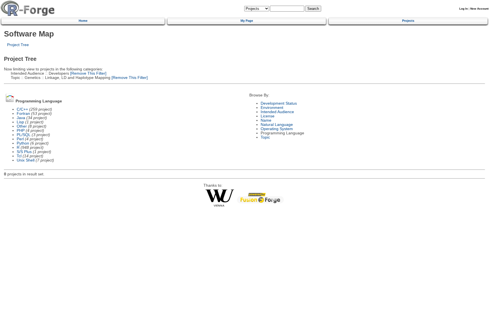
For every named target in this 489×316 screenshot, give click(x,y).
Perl (20, 139)
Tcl (19, 156)
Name (266, 120)
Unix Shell (26, 160)
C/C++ (22, 109)
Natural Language (277, 124)
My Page (247, 20)
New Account (479, 8)
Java (21, 118)
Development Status (279, 103)
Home (83, 20)
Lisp (20, 122)
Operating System (277, 129)
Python (23, 143)
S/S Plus (24, 152)
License (267, 116)
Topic (265, 137)
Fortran (23, 113)
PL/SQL (24, 135)
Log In (463, 8)
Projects (408, 20)
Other (22, 126)
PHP (21, 130)
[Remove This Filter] (87, 73)
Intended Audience (277, 112)
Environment (272, 108)
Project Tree (18, 45)
